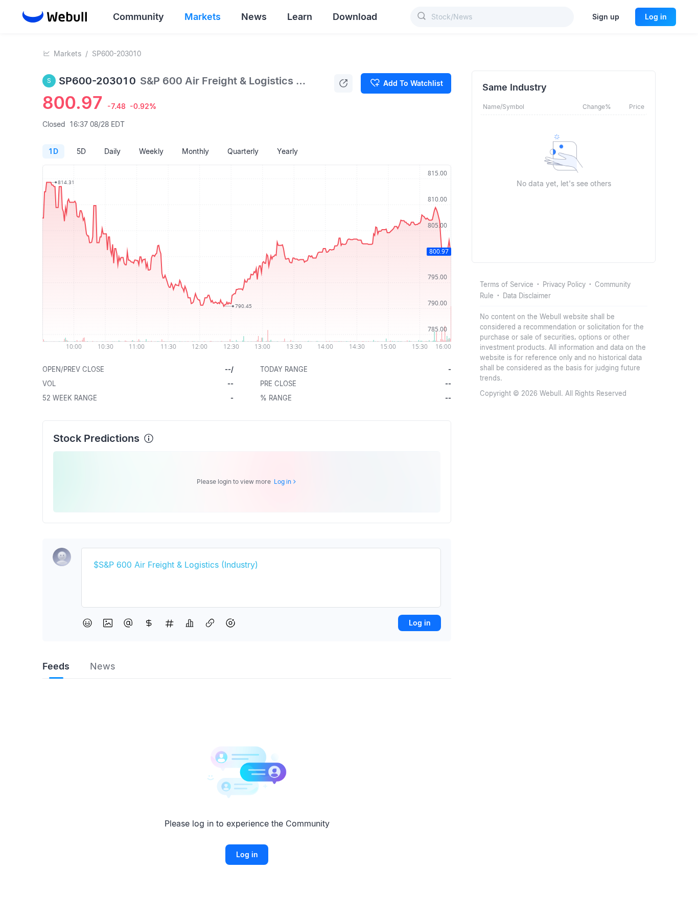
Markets (67, 53)
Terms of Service (506, 284)
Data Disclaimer (527, 296)
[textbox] (261, 565)
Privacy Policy (564, 284)
